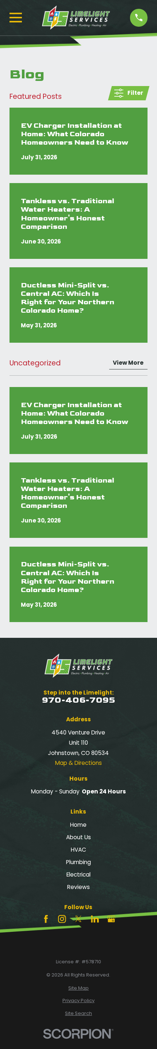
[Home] (76, 17)
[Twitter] (78, 919)
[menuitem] (78, 988)
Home (78, 825)
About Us (78, 837)
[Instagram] (62, 919)
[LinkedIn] (95, 919)
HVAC (78, 849)
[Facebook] (46, 919)
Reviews (78, 887)
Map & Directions (78, 763)
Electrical (78, 874)
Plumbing (78, 862)
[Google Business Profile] (111, 919)
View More (128, 363)
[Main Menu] (15, 17)
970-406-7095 (78, 700)
